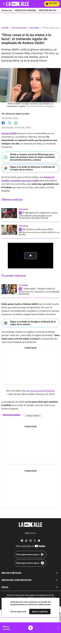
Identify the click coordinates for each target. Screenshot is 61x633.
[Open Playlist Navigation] (57, 627)
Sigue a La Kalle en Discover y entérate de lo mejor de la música (32, 168)
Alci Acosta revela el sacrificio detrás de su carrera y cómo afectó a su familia (39, 232)
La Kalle (5, 28)
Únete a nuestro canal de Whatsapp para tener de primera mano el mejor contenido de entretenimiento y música (32, 157)
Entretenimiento (19, 28)
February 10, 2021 (45, 394)
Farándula (34, 28)
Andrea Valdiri (9, 133)
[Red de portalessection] (57, 573)
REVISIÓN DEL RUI (47, 10)
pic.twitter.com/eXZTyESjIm (40, 390)
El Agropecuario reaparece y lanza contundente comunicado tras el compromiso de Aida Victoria (38, 215)
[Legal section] (57, 587)
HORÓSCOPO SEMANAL (25, 10)
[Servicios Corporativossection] (57, 580)
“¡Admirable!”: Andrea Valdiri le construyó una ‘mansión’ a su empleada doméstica (39, 291)
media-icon (30, 627)
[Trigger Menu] (3, 4)
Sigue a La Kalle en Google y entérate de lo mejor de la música (33, 323)
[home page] (30, 524)
